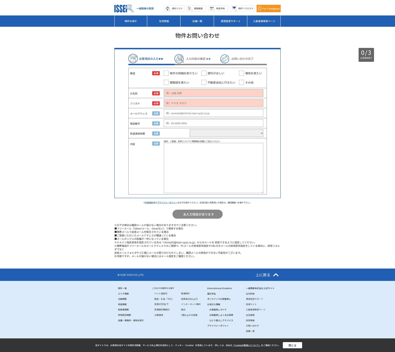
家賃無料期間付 (162, 309)
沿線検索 (122, 298)
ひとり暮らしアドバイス (221, 320)
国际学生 (211, 293)
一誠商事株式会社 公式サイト (260, 288)
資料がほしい (216, 73)
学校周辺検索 (124, 314)
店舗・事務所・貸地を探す (131, 320)
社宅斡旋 (164, 21)
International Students (219, 288)
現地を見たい (253, 73)
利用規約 (149, 202)
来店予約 (220, 8)
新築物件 (185, 293)
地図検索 (122, 304)
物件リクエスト (246, 8)
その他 (249, 82)
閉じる (292, 345)
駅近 (183, 309)
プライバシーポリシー (167, 202)
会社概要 (250, 314)
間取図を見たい (179, 82)
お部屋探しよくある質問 (221, 314)
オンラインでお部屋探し (219, 298)
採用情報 (250, 320)
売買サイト (251, 304)
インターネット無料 (191, 304)
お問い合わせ (252, 325)
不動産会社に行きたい (221, 82)
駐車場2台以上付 (189, 298)
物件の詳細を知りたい (184, 73)
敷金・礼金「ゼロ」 (164, 298)
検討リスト (177, 8)
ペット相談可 (160, 293)
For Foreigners (271, 8)
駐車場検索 (123, 309)
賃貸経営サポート (231, 21)
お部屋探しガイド (218, 309)
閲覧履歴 (198, 8)
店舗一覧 (197, 21)
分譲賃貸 (158, 314)
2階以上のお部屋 (189, 314)
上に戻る (263, 274)
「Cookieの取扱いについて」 (246, 345)
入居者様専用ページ (264, 21)
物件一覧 (122, 288)
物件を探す (131, 21)
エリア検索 (123, 293)
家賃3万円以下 (161, 304)
